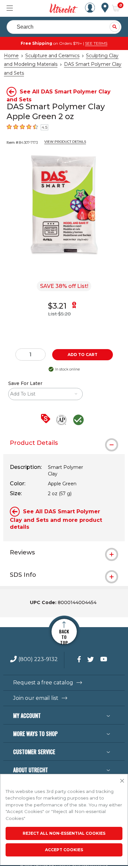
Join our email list (35, 698)
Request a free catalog (43, 682)
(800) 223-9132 (38, 659)
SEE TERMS (96, 43)
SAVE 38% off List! (64, 286)
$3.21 (57, 306)
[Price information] (47, 419)
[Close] (122, 781)
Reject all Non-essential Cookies (64, 833)
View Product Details (65, 142)
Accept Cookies (64, 849)
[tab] (64, 443)
